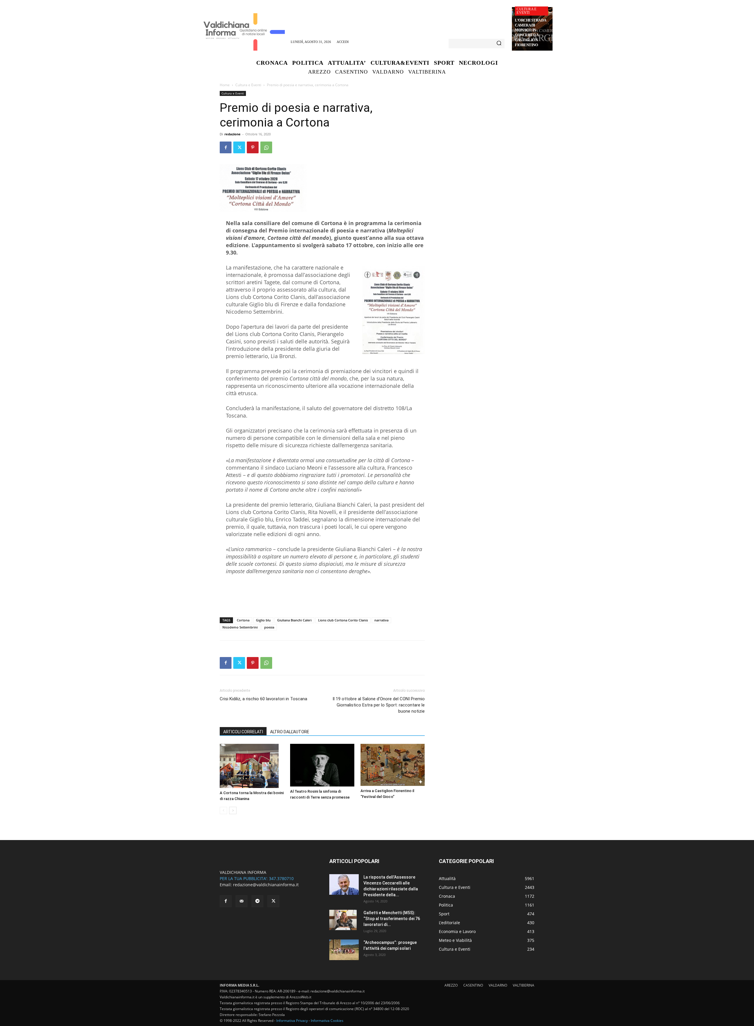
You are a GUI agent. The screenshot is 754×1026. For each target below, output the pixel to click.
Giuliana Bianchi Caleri (294, 620)
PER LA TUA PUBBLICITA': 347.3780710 (257, 878)
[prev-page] (223, 810)
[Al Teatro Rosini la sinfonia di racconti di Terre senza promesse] (322, 765)
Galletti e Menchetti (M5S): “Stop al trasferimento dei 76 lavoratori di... (391, 918)
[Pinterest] (253, 147)
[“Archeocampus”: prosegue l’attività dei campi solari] (344, 949)
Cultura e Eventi (526, 11)
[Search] (499, 43)
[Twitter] (239, 147)
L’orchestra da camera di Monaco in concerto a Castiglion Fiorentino (530, 32)
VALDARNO (498, 985)
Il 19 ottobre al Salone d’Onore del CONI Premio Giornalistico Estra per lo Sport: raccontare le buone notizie (379, 705)
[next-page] (233, 810)
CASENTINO (473, 985)
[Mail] (241, 901)
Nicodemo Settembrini (240, 627)
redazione (232, 134)
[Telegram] (257, 901)
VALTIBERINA (523, 985)
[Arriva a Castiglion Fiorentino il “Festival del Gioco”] (393, 765)
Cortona (243, 620)
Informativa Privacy (292, 1020)
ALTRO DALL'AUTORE (289, 731)
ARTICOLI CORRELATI (243, 731)
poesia (269, 627)
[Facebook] (226, 147)
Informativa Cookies (327, 1020)
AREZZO (451, 985)
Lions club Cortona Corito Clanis (343, 620)
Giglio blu (263, 620)
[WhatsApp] (266, 147)
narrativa (381, 620)
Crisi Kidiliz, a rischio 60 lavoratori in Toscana (263, 698)
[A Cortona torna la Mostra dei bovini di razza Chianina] (252, 766)
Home (225, 84)
